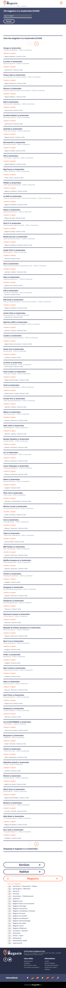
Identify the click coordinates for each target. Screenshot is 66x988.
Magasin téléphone (18, 928)
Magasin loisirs (16, 926)
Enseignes (27, 963)
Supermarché (15, 943)
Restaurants (15, 938)
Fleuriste (14, 894)
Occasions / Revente (18, 931)
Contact (47, 961)
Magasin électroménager (20, 921)
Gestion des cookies (51, 967)
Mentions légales (50, 963)
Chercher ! (9, 21)
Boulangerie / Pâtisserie (19, 889)
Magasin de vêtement (18, 918)
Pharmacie (14, 933)
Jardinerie (14, 899)
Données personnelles (51, 965)
